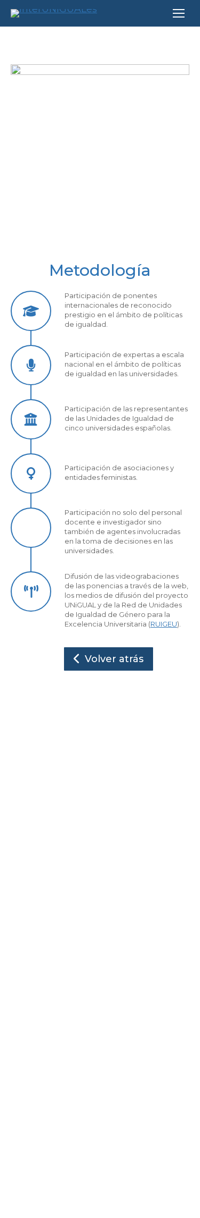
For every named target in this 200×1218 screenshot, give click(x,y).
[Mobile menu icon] (178, 13)
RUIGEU (163, 624)
